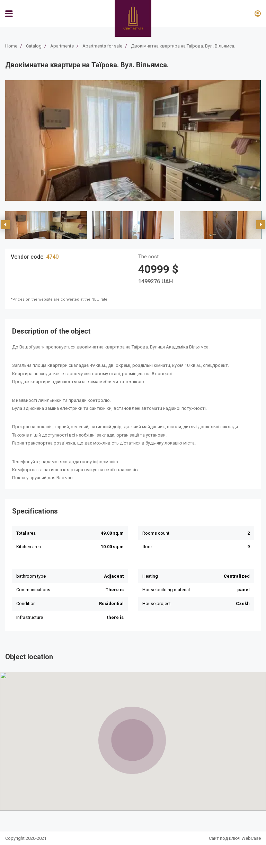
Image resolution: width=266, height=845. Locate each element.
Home (11, 46)
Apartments (62, 46)
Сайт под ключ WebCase (235, 838)
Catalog (34, 46)
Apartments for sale (102, 46)
